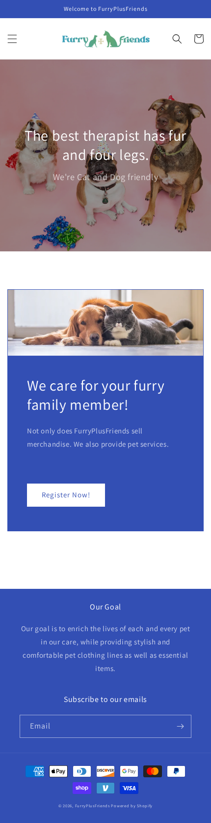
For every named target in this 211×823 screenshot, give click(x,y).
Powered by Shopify (132, 805)
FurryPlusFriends (92, 805)
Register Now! (66, 494)
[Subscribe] (180, 726)
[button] (12, 39)
